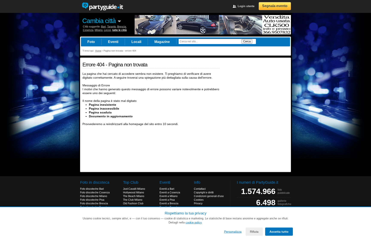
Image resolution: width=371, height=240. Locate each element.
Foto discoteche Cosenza (95, 192)
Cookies (199, 199)
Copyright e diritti (204, 192)
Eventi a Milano (169, 196)
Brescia (121, 26)
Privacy (198, 203)
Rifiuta (254, 231)
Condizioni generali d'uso (209, 196)
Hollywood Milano (133, 192)
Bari (103, 26)
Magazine (162, 42)
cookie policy (194, 222)
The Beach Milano (133, 196)
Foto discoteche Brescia (94, 203)
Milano (99, 30)
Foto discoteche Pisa (92, 199)
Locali (136, 42)
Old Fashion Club (133, 203)
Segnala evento (274, 6)
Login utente (246, 6)
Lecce (107, 30)
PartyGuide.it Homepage (102, 6)
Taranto (111, 26)
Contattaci (200, 188)
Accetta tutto (279, 231)
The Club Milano (132, 199)
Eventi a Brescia (169, 203)
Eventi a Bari (167, 188)
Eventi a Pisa (167, 199)
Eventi (113, 42)
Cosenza (88, 30)
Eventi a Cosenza (170, 192)
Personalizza (233, 231)
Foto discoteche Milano (93, 196)
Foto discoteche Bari (92, 188)
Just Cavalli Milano (134, 188)
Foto (91, 42)
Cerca (247, 41)
